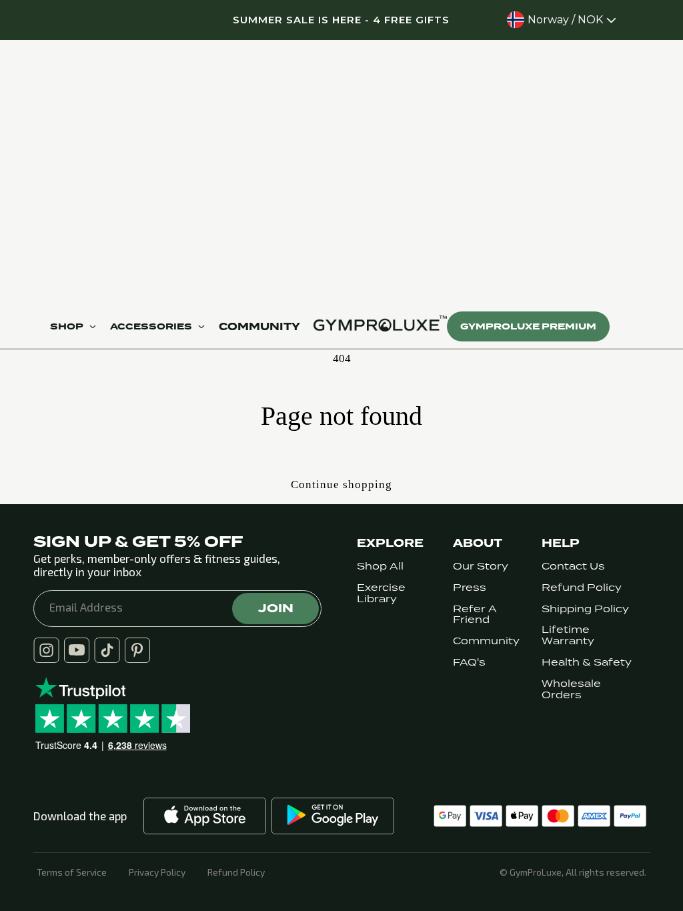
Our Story (480, 566)
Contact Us (573, 566)
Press (469, 588)
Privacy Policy (157, 872)
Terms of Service (72, 872)
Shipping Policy (585, 609)
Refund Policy (582, 588)
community (259, 326)
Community (486, 641)
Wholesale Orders (571, 689)
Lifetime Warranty (568, 635)
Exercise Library (381, 593)
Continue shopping (341, 484)
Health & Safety (587, 662)
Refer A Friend (475, 615)
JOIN (275, 608)
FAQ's (469, 662)
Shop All (380, 566)
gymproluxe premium (528, 326)
